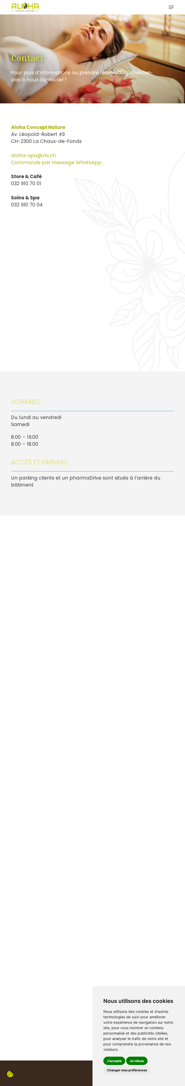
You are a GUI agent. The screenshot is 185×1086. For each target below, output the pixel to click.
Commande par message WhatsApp (56, 162)
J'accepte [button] (114, 1061)
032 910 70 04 (27, 204)
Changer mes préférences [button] (127, 1070)
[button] (171, 7)
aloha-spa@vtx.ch (33, 155)
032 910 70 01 (26, 183)
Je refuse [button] (137, 1061)
